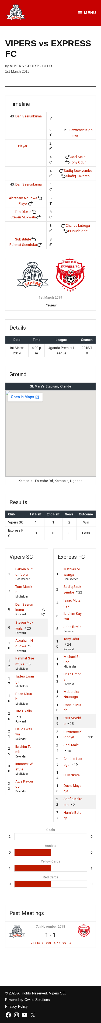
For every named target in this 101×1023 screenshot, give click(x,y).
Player (22, 146)
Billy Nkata (72, 775)
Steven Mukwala (23, 217)
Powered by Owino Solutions (27, 1000)
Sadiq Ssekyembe (78, 171)
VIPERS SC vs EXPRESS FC (50, 943)
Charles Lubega (78, 226)
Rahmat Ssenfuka (23, 245)
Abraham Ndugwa (23, 198)
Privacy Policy (16, 1006)
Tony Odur (78, 162)
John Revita (73, 627)
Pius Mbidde (78, 231)
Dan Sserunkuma (28, 116)
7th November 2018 (50, 926)
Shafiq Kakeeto (78, 176)
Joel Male (77, 157)
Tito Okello (23, 212)
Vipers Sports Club (31, 66)
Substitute (23, 239)
